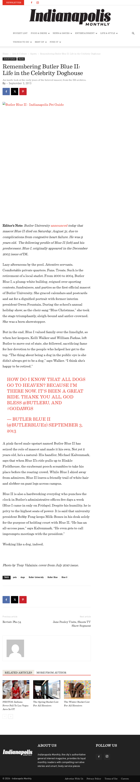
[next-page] (10, 716)
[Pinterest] (23, 91)
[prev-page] (5, 716)
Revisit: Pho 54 (12, 622)
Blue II (64, 578)
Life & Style (107, 33)
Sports (33, 54)
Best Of (39, 42)
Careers (125, 779)
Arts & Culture (19, 54)
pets (15, 578)
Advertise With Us (74, 779)
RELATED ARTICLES (18, 673)
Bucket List (20, 33)
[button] (133, 33)
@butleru (36, 403)
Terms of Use (111, 779)
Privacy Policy (94, 779)
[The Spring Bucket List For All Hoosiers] (46, 689)
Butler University (36, 578)
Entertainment (85, 33)
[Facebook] (31, 2)
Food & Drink (39, 33)
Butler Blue (53, 578)
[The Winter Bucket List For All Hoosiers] (77, 689)
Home (6, 54)
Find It (54, 42)
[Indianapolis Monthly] (70, 17)
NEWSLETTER (13, 3)
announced (59, 225)
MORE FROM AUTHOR (51, 673)
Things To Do (21, 42)
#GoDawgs (20, 408)
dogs (23, 578)
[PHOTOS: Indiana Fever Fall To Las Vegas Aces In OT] (16, 689)
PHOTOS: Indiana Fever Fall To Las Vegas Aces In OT (15, 705)
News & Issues (61, 33)
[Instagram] (37, 2)
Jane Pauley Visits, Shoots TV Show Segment (72, 624)
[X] (14, 91)
